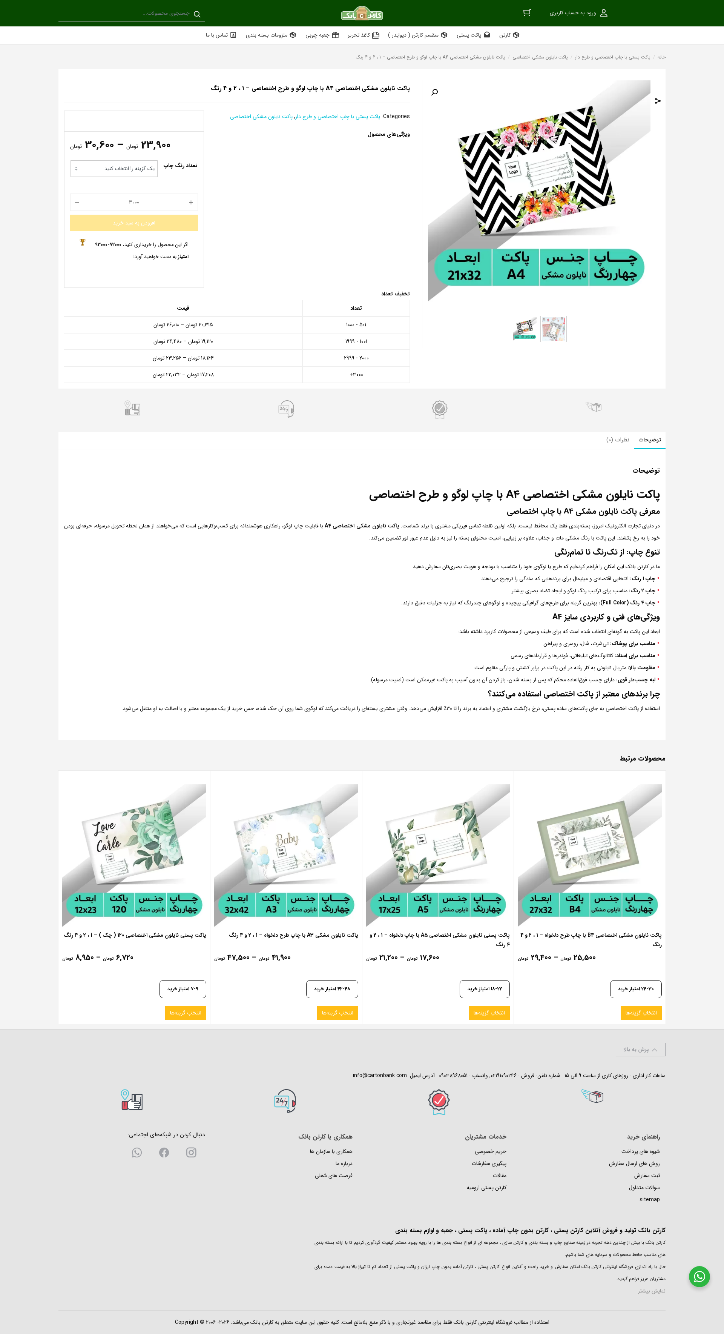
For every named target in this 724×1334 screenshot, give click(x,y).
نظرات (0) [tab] (617, 439)
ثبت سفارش (647, 1175)
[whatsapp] (137, 1154)
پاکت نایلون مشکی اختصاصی (540, 57)
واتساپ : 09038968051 (463, 1075)
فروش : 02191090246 (512, 1075)
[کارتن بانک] (362, 13)
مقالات (499, 1175)
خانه (662, 57)
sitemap (650, 1200)
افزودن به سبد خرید (134, 223)
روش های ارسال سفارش (634, 1163)
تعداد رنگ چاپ (181, 165)
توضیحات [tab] (649, 439)
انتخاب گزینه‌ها (641, 1013)
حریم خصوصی (490, 1151)
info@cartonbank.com (380, 1075)
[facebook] (164, 1154)
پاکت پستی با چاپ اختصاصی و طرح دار (612, 57)
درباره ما (344, 1163)
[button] (434, 92)
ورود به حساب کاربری (573, 13)
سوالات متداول (644, 1187)
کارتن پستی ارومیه (486, 1187)
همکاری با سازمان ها (331, 1151)
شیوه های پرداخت (640, 1151)
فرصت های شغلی (334, 1175)
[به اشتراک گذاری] (658, 102)
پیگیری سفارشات (489, 1163)
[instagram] (191, 1154)
